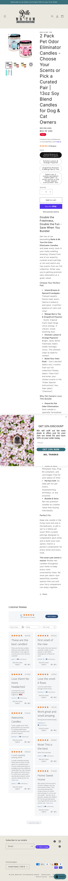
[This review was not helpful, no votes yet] (28, 665)
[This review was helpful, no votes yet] (25, 665)
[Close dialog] (66, 417)
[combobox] (33, 627)
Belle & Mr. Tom (20, 874)
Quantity (43, 187)
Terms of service (41, 876)
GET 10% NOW (51, 449)
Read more (15, 780)
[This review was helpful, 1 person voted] (51, 812)
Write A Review (52, 616)
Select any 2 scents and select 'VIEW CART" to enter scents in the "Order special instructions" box (50, 178)
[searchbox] (15, 627)
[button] (4, 16)
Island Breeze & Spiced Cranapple (50, 155)
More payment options (51, 211)
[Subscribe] (31, 846)
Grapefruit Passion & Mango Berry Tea (50, 168)
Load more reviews (34, 823)
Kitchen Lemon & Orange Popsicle (50, 162)
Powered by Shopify (32, 874)
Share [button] (44, 594)
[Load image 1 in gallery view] (9, 65)
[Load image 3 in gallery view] (23, 65)
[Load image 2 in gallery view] (16, 65)
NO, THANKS (51, 454)
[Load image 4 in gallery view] (31, 65)
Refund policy (46, 874)
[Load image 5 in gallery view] (9, 72)
